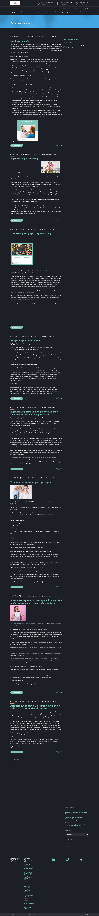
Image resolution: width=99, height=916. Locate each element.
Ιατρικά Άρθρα (67, 843)
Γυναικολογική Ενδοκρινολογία (32, 12)
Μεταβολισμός (52, 12)
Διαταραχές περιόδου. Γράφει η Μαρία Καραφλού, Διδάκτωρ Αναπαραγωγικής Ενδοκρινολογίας (36, 601)
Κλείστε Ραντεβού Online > (70, 39)
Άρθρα (68, 12)
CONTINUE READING (16, 145)
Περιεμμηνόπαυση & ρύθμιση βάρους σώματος (28, 897)
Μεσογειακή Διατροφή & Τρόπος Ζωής (30, 233)
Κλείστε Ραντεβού (76, 12)
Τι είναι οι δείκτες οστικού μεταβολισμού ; (29, 902)
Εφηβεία (20, 12)
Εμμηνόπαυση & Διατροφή (24, 158)
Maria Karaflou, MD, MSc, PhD (31, 37)
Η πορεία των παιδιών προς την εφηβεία (31, 482)
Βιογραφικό (13, 12)
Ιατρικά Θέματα (47, 37)
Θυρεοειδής (44, 12)
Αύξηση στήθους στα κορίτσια (25, 340)
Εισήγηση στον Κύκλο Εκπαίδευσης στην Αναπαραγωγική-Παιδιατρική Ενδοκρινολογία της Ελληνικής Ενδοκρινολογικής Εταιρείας (75, 819)
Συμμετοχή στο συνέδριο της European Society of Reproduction (28, 866)
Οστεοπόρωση (61, 12)
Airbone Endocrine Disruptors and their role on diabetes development (35, 707)
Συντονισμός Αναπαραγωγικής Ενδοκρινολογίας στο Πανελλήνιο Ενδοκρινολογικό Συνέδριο (75, 824)
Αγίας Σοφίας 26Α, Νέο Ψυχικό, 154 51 (76, 42)
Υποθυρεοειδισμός (19, 41)
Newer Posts (16, 759)
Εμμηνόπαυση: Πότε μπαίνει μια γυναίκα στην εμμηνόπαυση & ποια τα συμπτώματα (34, 413)
